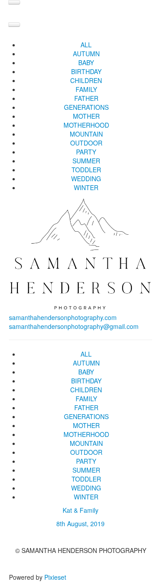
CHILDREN (86, 80)
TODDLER (86, 169)
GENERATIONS (86, 107)
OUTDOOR (86, 142)
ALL (86, 44)
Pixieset (55, 577)
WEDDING (86, 178)
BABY (86, 62)
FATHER (86, 98)
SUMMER (86, 160)
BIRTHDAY (86, 71)
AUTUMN (86, 53)
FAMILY (86, 89)
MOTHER (86, 116)
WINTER (86, 187)
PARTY (86, 151)
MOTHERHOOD (86, 125)
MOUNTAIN (86, 133)
